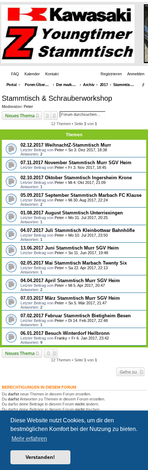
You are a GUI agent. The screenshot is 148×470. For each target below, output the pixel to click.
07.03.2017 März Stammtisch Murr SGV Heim (70, 298)
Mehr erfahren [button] (29, 439)
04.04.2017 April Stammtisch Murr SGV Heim (70, 280)
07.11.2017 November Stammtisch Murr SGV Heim (75, 162)
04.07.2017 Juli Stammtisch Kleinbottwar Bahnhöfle (77, 230)
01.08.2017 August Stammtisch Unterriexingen (71, 212)
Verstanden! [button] (40, 457)
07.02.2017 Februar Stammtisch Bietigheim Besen (75, 315)
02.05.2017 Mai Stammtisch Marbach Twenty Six (73, 263)
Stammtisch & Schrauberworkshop (57, 98)
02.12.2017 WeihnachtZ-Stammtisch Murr (65, 145)
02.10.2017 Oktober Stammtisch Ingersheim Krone (76, 177)
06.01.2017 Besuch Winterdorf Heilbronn (65, 333)
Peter (28, 106)
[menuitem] (13, 74)
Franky (61, 338)
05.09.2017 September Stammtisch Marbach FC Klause (81, 195)
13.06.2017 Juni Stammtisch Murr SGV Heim (69, 248)
